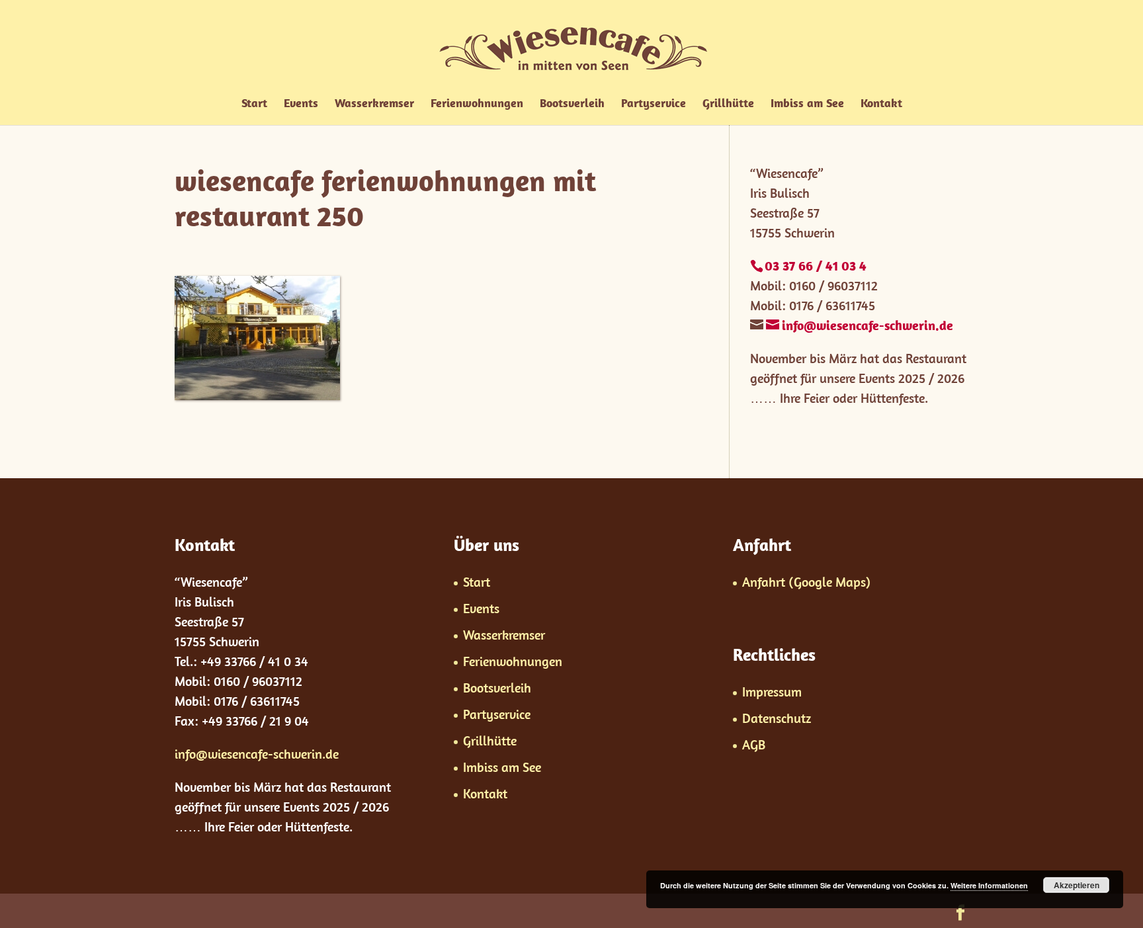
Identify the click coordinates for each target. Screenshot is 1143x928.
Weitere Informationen (989, 885)
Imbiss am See (807, 104)
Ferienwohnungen (477, 104)
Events (301, 104)
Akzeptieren (1076, 885)
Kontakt (881, 104)
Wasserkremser (374, 104)
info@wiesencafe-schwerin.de (257, 753)
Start (254, 104)
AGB (753, 744)
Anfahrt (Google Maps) (806, 581)
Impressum (772, 691)
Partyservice (653, 104)
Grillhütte (728, 104)
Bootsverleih (572, 104)
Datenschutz (776, 718)
